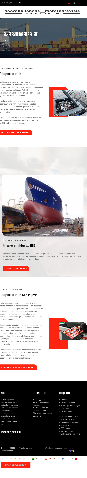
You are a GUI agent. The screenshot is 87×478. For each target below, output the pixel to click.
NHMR (18, 448)
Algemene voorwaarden (42, 413)
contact (12, 123)
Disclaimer (37, 416)
